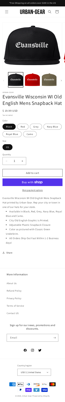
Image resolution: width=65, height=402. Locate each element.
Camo (30, 134)
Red (23, 126)
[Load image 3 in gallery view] (49, 79)
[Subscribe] (54, 338)
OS (7, 147)
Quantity (6, 154)
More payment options (32, 190)
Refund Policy (14, 290)
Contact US (13, 313)
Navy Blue (52, 126)
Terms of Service (15, 305)
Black (9, 126)
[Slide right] (61, 80)
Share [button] (9, 252)
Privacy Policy (14, 298)
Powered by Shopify (41, 396)
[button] (6, 11)
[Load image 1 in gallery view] (15, 79)
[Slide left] (3, 80)
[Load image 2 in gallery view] (32, 79)
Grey (35, 126)
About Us (12, 283)
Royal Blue (12, 134)
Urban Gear (27, 396)
